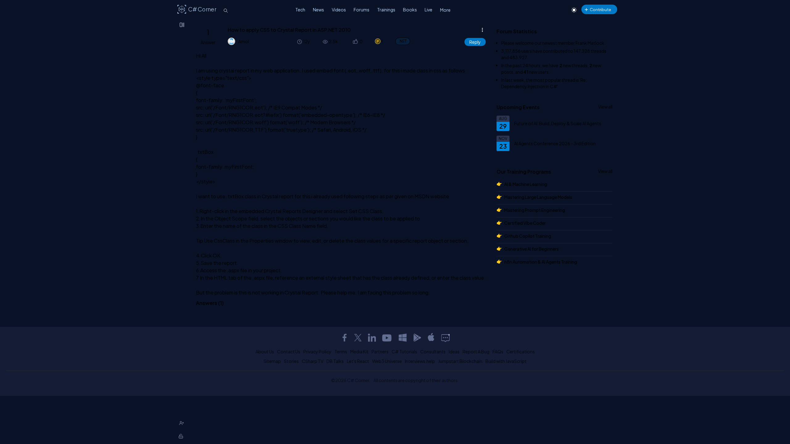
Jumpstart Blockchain (460, 361)
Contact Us (288, 351)
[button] (354, 41)
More (445, 10)
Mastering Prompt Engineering (534, 210)
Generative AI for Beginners (531, 249)
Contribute (600, 9)
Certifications (520, 351)
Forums (361, 9)
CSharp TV (312, 361)
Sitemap (272, 361)
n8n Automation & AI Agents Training (540, 262)
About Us (265, 351)
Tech (300, 9)
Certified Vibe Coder (525, 223)
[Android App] (417, 337)
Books (410, 9)
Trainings (386, 9)
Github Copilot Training (527, 236)
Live (428, 9)
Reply (475, 42)
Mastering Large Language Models (538, 197)
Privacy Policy (317, 351)
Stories (291, 361)
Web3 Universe (387, 361)
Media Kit (359, 351)
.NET (403, 41)
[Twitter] (358, 337)
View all (605, 106)
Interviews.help (420, 361)
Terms (341, 351)
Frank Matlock (590, 43)
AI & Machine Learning (525, 184)
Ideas (454, 351)
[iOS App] (431, 337)
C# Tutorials (404, 351)
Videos (339, 9)
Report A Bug (476, 351)
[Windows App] (403, 337)
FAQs (498, 351)
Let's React (358, 361)
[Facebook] (344, 337)
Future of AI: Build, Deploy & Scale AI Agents (557, 123)
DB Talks (335, 361)
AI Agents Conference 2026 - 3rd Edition (555, 143)
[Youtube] (387, 337)
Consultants (433, 351)
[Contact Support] (445, 337)
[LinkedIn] (372, 337)
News (318, 9)
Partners (380, 351)
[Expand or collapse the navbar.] (182, 25)
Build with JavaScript (505, 361)
